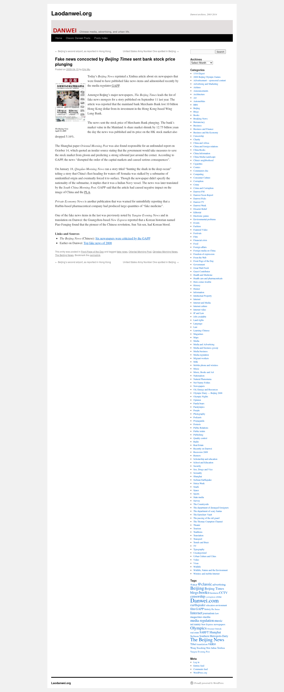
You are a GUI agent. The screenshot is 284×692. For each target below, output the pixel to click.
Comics (196, 167)
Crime (196, 184)
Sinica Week (199, 483)
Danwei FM (199, 191)
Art (194, 97)
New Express (207, 624)
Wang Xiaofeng (198, 648)
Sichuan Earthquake (202, 479)
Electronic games (201, 215)
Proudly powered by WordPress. (209, 682)
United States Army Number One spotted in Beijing (151, 51)
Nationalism (198, 375)
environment (221, 605)
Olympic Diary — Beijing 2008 (207, 392)
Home (58, 38)
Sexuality (197, 472)
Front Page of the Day (92, 251)
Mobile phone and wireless (205, 365)
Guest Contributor (201, 271)
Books (196, 115)
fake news (122, 251)
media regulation (202, 620)
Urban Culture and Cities (204, 556)
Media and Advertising (203, 344)
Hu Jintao (215, 609)
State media (198, 497)
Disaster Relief (200, 208)
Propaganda (198, 420)
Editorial (197, 212)
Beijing (196, 108)
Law (195, 326)
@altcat (193, 584)
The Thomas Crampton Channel (208, 521)
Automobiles (199, 101)
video (212, 643)
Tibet (193, 644)
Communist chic (200, 170)
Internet (196, 299)
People (196, 410)
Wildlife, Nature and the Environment (210, 570)
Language (197, 323)
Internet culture (200, 306)
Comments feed (200, 669)
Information (198, 292)
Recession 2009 (200, 451)
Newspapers (199, 385)
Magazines (198, 333)
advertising (219, 584)
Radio (196, 441)
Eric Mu (86, 69)
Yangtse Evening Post (200, 651)
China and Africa (201, 142)
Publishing (198, 434)
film (192, 609)
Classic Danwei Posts (78, 38)
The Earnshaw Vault (202, 514)
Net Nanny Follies (201, 382)
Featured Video (200, 229)
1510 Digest (199, 73)
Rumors (197, 455)
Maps (196, 337)
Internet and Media (202, 302)
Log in (196, 662)
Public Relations (200, 427)
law (217, 613)
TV (194, 545)
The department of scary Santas (207, 511)
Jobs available (199, 316)
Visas (196, 563)
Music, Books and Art (203, 372)
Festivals (197, 233)
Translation (198, 535)
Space (196, 490)
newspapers (219, 624)
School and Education (203, 462)
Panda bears (198, 403)
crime (219, 596)
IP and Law (198, 313)
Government (199, 264)
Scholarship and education (205, 458)
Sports (196, 493)
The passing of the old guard (206, 517)
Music (196, 368)
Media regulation (201, 354)
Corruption (198, 181)
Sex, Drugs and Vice (203, 469)
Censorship (198, 135)
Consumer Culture (201, 177)
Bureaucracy (199, 122)
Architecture (199, 94)
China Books (199, 149)
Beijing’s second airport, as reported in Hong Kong (83, 51)
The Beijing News (64, 255)
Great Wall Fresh (201, 267)
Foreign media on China (204, 250)
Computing (198, 174)
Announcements (200, 90)
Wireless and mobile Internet (206, 573)
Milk (195, 361)
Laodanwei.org (71, 13)
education (210, 605)
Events (196, 222)
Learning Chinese (201, 330)
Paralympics (199, 406)
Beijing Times (214, 588)
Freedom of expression (203, 253)
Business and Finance (203, 128)
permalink (95, 255)
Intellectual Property (202, 295)
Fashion (197, 226)
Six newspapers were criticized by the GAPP (122, 238)
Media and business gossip (205, 347)
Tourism (197, 528)
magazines (196, 617)
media (206, 617)
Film (195, 236)
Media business (200, 351)
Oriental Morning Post (140, 251)
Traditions (197, 531)
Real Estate (198, 445)
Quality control (200, 438)
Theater (196, 524)
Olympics (198, 628)
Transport (197, 538)
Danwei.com (204, 600)
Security (197, 465)
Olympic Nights (200, 396)
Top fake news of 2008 (98, 243)
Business (197, 125)
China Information (201, 153)
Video (196, 559)
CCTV (223, 592)
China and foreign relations (205, 146)
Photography (199, 413)
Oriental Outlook (214, 628)
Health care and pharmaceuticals (208, 278)
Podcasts (197, 417)
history (207, 609)
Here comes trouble (202, 281)
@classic (205, 584)
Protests (197, 424)
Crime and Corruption (203, 187)
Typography (198, 549)
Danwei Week (199, 205)
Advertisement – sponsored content (209, 80)
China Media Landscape (204, 156)
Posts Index (101, 38)
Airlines (197, 87)
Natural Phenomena (202, 379)
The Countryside (201, 504)
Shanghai (197, 476)
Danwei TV (198, 201)
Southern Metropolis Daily (213, 636)
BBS (195, 104)
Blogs (196, 111)
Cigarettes (197, 163)
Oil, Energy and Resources (205, 389)
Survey (196, 500)
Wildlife (197, 566)
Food (195, 243)
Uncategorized (200, 552)
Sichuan (194, 636)
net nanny (195, 624)
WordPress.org (200, 672)
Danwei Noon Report (203, 194)
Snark (196, 486)
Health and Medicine (202, 274)
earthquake (198, 605)
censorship (197, 596)
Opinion (197, 399)
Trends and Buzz (201, 542)
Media (196, 340)
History (196, 285)
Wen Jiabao (211, 647)
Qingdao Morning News (165, 251)
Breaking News (200, 118)
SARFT (204, 632)
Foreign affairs (200, 247)
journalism (208, 613)
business (214, 593)
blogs (194, 592)
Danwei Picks (199, 198)
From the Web (199, 257)
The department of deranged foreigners (211, 507)
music (218, 620)
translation (202, 644)
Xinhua (221, 648)
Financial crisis (200, 240)
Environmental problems (204, 219)
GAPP (200, 609)
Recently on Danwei (202, 448)
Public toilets (199, 431)
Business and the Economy (205, 132)
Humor (196, 288)
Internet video (199, 309)
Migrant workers (201, 358)
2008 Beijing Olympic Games (207, 76)
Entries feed (198, 665)
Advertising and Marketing (205, 83)
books (204, 592)
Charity (196, 139)
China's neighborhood (203, 160)
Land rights (198, 319)
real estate (194, 632)
